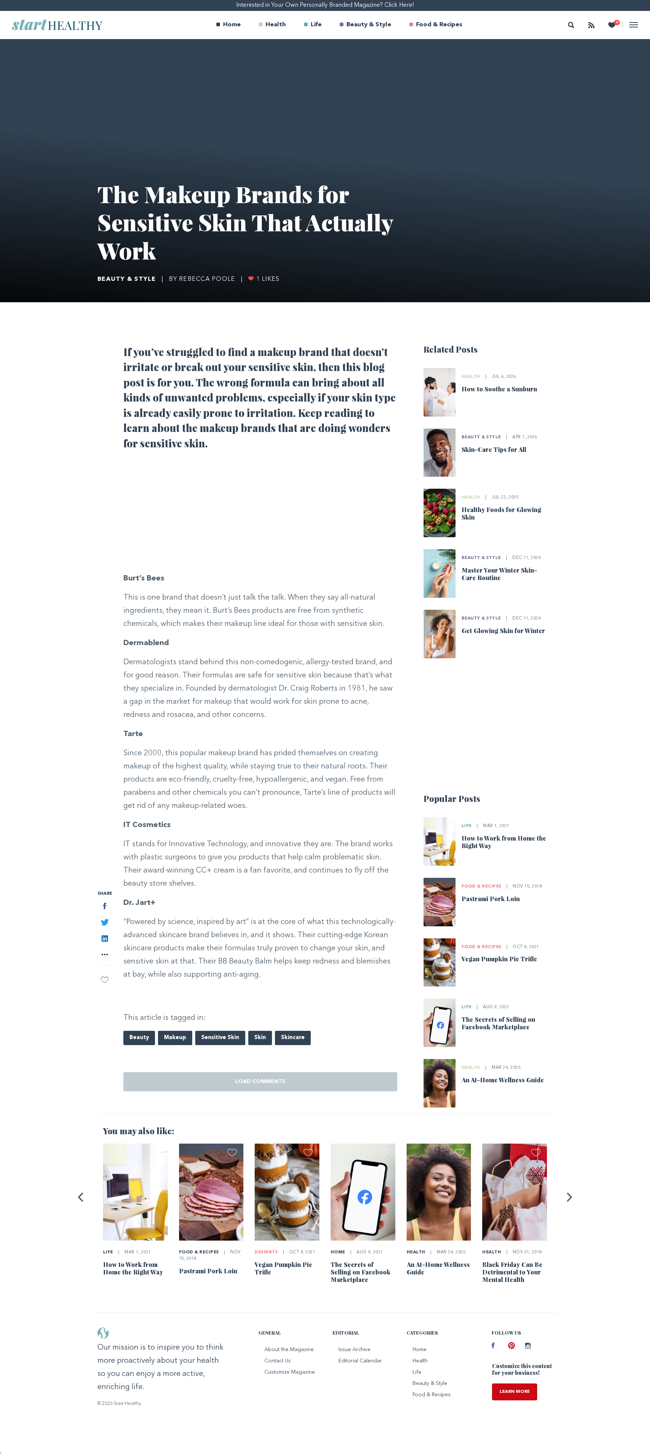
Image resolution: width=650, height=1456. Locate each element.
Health (276, 25)
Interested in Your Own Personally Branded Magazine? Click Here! (325, 5)
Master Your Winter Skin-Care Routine (499, 574)
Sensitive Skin (220, 1038)
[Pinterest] (511, 1346)
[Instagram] (527, 1346)
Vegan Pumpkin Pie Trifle (499, 959)
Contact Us (277, 1361)
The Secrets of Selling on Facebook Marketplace (498, 1023)
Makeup (175, 1038)
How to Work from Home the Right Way (504, 842)
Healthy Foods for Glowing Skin (501, 513)
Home (232, 25)
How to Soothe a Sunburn (499, 389)
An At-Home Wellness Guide (503, 1080)
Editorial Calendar (360, 1361)
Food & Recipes (439, 25)
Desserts (266, 1252)
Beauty (139, 1038)
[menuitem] (228, 25)
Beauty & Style (368, 25)
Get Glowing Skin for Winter (503, 631)
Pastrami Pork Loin (491, 899)
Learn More (515, 1391)
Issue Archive (355, 1349)
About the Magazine (289, 1349)
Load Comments (260, 1081)
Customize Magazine (289, 1372)
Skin (260, 1038)
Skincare (293, 1038)
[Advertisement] (260, 513)
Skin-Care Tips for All (494, 449)
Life (316, 25)
